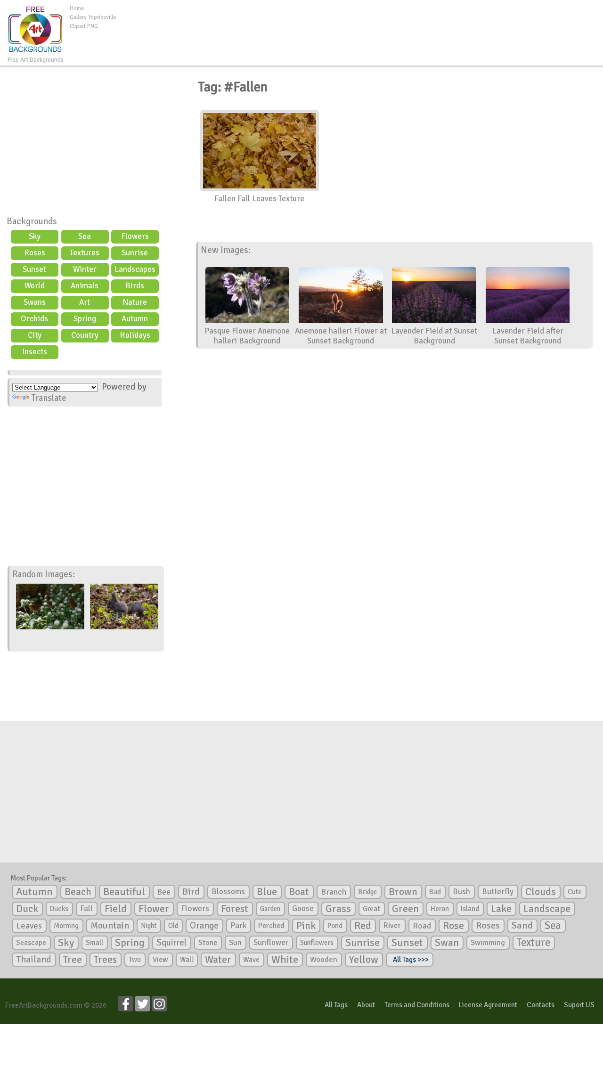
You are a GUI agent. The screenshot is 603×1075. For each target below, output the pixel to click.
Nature (134, 302)
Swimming (488, 942)
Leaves (29, 925)
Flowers (135, 236)
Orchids (34, 319)
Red (362, 925)
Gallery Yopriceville (93, 17)
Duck (27, 909)
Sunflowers (317, 942)
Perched (271, 925)
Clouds (540, 891)
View (160, 959)
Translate (48, 398)
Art (84, 302)
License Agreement (488, 1005)
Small (94, 942)
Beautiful (124, 891)
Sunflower (270, 942)
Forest (234, 909)
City (34, 335)
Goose (303, 908)
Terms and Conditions (416, 1005)
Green (405, 908)
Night (148, 925)
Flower (154, 908)
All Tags (336, 1005)
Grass (338, 909)
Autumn (135, 319)
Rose (453, 925)
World (34, 286)
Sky (35, 236)
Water (218, 959)
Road (422, 925)
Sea (84, 236)
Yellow (363, 959)
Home (77, 8)
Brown (403, 892)
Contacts (540, 1005)
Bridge (367, 892)
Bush (461, 891)
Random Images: (43, 574)
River (392, 925)
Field (116, 909)
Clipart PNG (84, 26)
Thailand (33, 959)
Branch (333, 892)
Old (173, 925)
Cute (575, 892)
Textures (84, 253)
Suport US (579, 1005)
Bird (191, 891)
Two (135, 959)
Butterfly (497, 891)
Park (238, 925)
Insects (34, 352)
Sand (522, 925)
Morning (66, 925)
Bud (435, 892)
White (284, 959)
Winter (85, 269)
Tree (72, 959)
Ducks (59, 908)
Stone (207, 942)
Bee (164, 892)
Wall (186, 959)
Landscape (546, 909)
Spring (84, 319)
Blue (267, 892)
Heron (440, 908)
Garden (270, 908)
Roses (34, 253)
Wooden (323, 959)
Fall (86, 908)
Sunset (34, 269)
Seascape (31, 942)
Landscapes (134, 269)
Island (470, 908)
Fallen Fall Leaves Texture (259, 199)
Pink (306, 925)
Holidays (135, 335)
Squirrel (171, 942)
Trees (105, 959)
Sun (235, 942)
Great (371, 908)
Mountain (109, 925)
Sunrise (135, 253)
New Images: (226, 250)
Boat (299, 892)
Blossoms (228, 891)
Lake (501, 908)
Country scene (84, 336)
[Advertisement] (359, 25)
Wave (251, 959)
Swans (35, 302)
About (366, 1005)
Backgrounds (32, 221)
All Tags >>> (409, 959)
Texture (533, 942)
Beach (78, 892)
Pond (334, 925)
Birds (134, 286)
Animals (84, 286)
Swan (447, 943)
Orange (204, 925)
